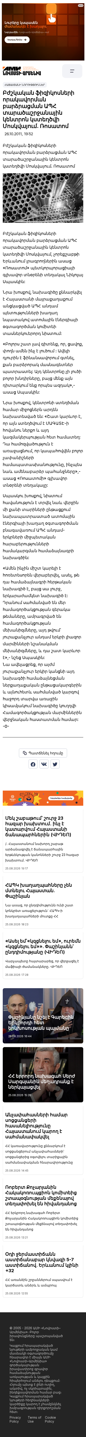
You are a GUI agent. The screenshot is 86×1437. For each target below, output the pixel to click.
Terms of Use (34, 1419)
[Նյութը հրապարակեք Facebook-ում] (33, 764)
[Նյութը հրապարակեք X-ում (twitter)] (55, 764)
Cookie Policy (50, 1419)
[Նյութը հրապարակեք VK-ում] (44, 764)
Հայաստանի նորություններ (25, 84)
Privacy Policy (15, 1419)
